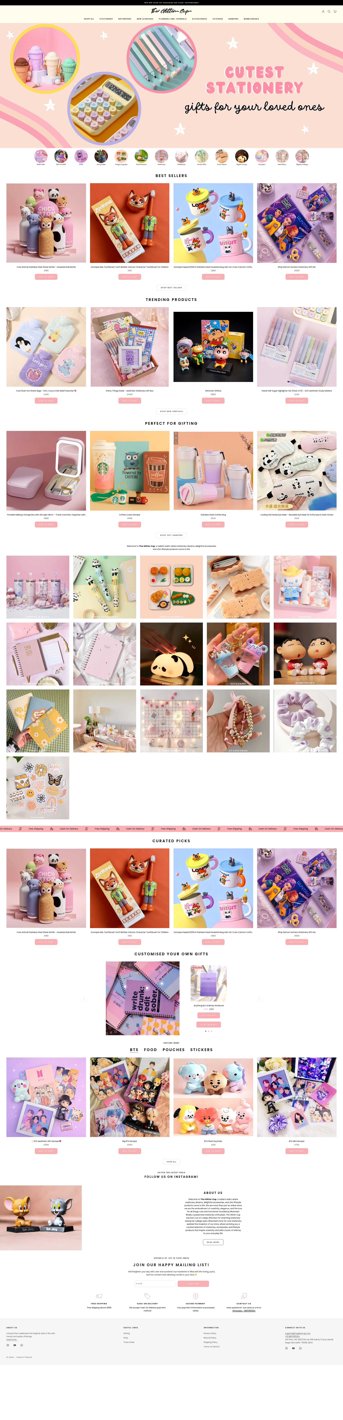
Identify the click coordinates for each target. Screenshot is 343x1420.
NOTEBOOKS (124, 19)
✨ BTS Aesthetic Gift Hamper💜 (46, 1141)
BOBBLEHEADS (251, 19)
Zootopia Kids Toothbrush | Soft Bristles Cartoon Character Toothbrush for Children (130, 267)
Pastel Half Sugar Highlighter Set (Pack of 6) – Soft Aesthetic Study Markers (297, 390)
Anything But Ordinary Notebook (209, 1005)
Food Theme (221, 164)
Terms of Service (212, 1346)
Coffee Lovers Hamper (129, 514)
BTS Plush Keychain (213, 1141)
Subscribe (193, 1283)
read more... (12, 1339)
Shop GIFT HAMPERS (171, 535)
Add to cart (46, 277)
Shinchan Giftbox (213, 390)
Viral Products (141, 164)
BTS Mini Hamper (297, 1141)
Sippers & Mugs (302, 164)
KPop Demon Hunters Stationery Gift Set (297, 267)
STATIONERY (106, 19)
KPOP (81, 164)
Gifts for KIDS (61, 164)
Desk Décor (282, 164)
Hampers (261, 164)
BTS (134, 1049)
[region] (171, 85)
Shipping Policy (210, 1342)
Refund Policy (210, 1337)
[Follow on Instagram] (7, 1345)
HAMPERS (233, 19)
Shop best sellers (171, 287)
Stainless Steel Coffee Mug (213, 514)
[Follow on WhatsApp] (21, 1345)
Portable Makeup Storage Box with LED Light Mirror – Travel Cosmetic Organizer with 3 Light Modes (46, 514)
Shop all (89, 19)
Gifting (126, 1333)
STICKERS (218, 19)
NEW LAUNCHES (145, 19)
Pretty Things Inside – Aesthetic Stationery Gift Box (129, 390)
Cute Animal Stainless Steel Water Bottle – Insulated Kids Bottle (46, 267)
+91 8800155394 (292, 1336)
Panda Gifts (201, 164)
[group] (171, 85)
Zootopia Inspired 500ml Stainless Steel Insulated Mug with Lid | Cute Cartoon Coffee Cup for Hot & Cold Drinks (213, 267)
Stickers (201, 1049)
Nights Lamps (242, 164)
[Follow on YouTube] (14, 1345)
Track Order (129, 1342)
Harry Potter (101, 164)
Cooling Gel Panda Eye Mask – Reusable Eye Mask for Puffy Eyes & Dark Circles (296, 514)
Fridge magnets (121, 164)
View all (171, 1161)
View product (208, 1024)
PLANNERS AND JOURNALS (173, 19)
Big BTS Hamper (129, 1141)
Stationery (161, 164)
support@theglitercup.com (298, 1333)
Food (150, 1049)
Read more (213, 1242)
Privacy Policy (210, 1333)
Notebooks (182, 164)
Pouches (174, 1049)
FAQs (125, 1337)
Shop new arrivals (171, 411)
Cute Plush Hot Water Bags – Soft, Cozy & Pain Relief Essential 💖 (46, 390)
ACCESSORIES (199, 19)
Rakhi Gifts (41, 164)
